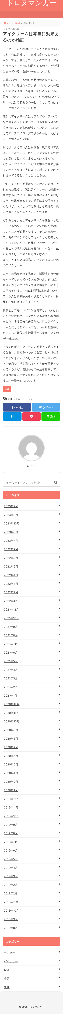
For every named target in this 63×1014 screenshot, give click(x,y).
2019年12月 (11, 799)
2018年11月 (11, 902)
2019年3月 (11, 876)
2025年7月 (11, 506)
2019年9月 (11, 824)
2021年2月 (11, 687)
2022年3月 (11, 583)
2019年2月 (11, 884)
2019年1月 (10, 893)
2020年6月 (11, 756)
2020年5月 (11, 764)
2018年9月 (11, 919)
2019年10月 (11, 816)
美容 (7, 388)
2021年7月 (11, 644)
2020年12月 (11, 704)
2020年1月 (11, 790)
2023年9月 (11, 532)
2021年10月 (11, 618)
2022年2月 (11, 592)
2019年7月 (11, 842)
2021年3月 (11, 678)
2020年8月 (11, 738)
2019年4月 (11, 867)
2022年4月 (11, 575)
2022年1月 (11, 601)
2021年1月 (10, 695)
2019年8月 (11, 833)
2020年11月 (11, 713)
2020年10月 (11, 721)
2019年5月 (11, 859)
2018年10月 (11, 910)
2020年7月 (11, 747)
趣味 (6, 987)
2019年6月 (11, 850)
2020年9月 (11, 730)
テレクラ (9, 952)
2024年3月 (11, 515)
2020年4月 (11, 773)
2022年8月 (11, 558)
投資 (6, 970)
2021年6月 (11, 652)
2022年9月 (11, 549)
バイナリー (11, 961)
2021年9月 (11, 626)
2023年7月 (11, 540)
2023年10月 (11, 523)
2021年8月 (11, 635)
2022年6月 (11, 566)
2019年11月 (11, 807)
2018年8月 (11, 928)
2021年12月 (11, 609)
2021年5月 (11, 661)
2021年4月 (11, 669)
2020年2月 (11, 781)
